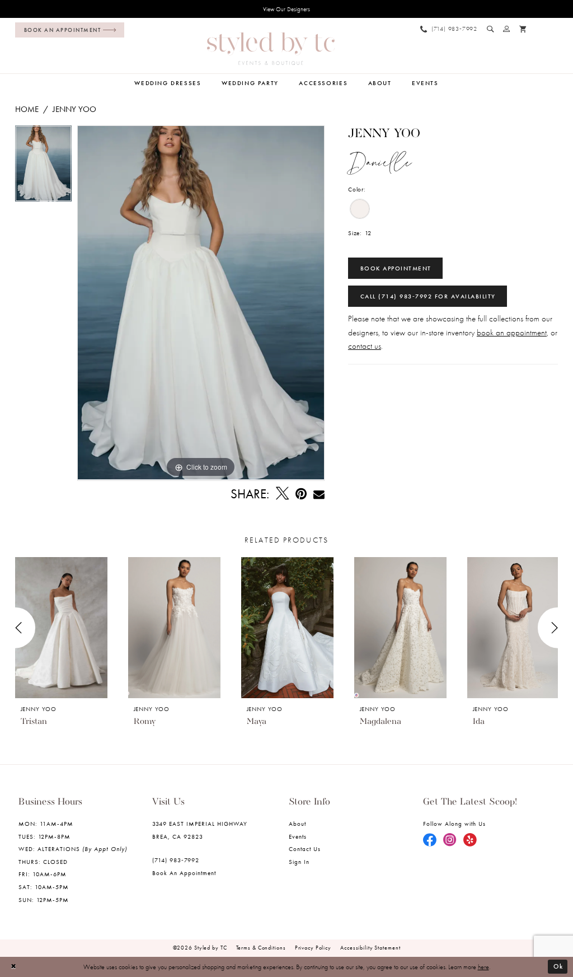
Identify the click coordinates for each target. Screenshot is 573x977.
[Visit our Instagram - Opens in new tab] (450, 840)
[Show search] (490, 29)
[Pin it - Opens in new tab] (301, 494)
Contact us (305, 849)
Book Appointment (395, 268)
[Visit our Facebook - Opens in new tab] (429, 840)
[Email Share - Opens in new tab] (319, 494)
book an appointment (512, 333)
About (297, 824)
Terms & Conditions (261, 947)
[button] (507, 29)
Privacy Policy (313, 947)
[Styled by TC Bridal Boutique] (271, 48)
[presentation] (61, 627)
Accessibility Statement (370, 947)
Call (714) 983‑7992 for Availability (428, 296)
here (483, 966)
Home (27, 109)
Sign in (299, 862)
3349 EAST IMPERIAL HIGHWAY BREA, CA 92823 (200, 830)
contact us (364, 346)
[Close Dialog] (14, 967)
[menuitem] (67, 30)
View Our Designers (286, 9)
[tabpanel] (43, 166)
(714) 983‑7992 (175, 860)
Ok (558, 966)
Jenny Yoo (74, 109)
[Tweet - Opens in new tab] (282, 494)
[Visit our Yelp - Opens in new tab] (470, 840)
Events (298, 836)
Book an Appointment (184, 873)
